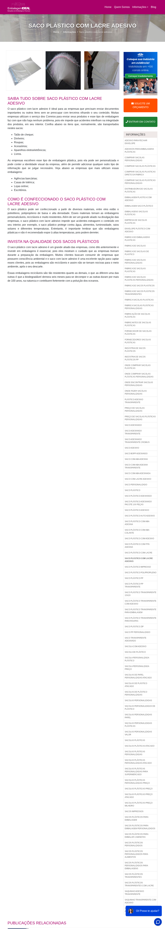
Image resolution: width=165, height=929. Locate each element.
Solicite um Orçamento (141, 105)
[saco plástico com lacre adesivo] (24, 70)
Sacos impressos (134, 811)
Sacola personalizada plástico (137, 659)
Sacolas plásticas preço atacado (138, 795)
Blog (153, 7)
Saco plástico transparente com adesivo (140, 602)
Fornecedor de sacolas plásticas (138, 332)
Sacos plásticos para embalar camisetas (136, 835)
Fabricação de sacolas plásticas (137, 315)
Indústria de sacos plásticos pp (135, 358)
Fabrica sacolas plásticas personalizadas (139, 307)
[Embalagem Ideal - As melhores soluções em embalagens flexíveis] (19, 7)
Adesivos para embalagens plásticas (139, 150)
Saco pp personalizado (137, 632)
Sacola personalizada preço (137, 667)
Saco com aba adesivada (137, 473)
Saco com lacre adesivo (138, 479)
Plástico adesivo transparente (134, 401)
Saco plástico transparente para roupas (140, 619)
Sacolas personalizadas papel (138, 716)
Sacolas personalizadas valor (138, 733)
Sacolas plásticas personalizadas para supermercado (136, 772)
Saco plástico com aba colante (137, 531)
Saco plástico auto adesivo (140, 516)
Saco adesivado (133, 425)
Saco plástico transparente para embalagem (140, 611)
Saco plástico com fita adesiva (137, 545)
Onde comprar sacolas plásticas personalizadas (139, 375)
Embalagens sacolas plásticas (136, 213)
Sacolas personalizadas (138, 700)
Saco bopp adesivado (136, 453)
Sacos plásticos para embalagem (136, 818)
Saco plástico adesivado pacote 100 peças (138, 503)
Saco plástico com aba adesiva (137, 522)
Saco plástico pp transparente (134, 585)
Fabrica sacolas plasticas (139, 300)
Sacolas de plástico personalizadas (136, 693)
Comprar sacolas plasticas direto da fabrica (140, 173)
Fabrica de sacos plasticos (140, 286)
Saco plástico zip (134, 626)
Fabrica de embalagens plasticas (137, 238)
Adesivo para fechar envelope (136, 142)
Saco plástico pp (134, 578)
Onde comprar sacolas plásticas (137, 366)
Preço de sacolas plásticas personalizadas (140, 418)
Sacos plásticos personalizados (134, 844)
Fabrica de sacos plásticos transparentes (140, 292)
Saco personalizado (136, 485)
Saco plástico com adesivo (139, 538)
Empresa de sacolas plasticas (136, 221)
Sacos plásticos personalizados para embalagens (136, 866)
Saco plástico (132, 490)
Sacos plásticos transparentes (134, 875)
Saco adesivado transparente (133, 432)
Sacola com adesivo (135, 646)
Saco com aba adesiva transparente (136, 466)
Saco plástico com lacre (138, 553)
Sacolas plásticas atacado (139, 746)
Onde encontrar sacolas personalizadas (139, 383)
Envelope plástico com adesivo (137, 230)
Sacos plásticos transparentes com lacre (139, 884)
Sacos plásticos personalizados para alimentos (136, 854)
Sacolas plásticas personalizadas (135, 753)
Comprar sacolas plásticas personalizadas (140, 181)
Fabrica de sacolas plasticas (135, 270)
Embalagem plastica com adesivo (138, 198)
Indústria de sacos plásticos (135, 349)
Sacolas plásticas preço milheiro (138, 804)
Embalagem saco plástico (139, 206)
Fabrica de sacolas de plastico (137, 252)
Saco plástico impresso (138, 567)
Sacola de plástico (135, 652)
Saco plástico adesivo (137, 510)
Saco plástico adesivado (138, 496)
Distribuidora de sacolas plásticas (139, 190)
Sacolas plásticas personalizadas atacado (138, 761)
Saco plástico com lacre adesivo (139, 559)
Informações (139, 7)
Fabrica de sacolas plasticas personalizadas (139, 278)
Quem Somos (122, 7)
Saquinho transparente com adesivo (140, 901)
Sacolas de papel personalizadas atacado (138, 676)
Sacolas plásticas (135, 740)
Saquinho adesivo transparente (134, 892)
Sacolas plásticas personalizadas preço (137, 781)
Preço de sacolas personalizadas (135, 409)
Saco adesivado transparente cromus (137, 440)
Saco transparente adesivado (135, 639)
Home (108, 8)
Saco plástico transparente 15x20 (140, 593)
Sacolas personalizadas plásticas (138, 724)
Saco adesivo (132, 448)
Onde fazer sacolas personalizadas (136, 392)
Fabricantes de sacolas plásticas (138, 324)
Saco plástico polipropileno (140, 572)
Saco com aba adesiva (136, 459)
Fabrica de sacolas (135, 246)
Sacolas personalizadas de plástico (140, 707)
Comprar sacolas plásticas (140, 166)
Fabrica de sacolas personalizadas (135, 261)
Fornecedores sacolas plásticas (138, 341)
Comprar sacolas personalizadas (134, 159)
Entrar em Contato (141, 121)
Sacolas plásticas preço (138, 789)
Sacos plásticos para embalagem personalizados (140, 827)
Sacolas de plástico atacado (136, 684)
